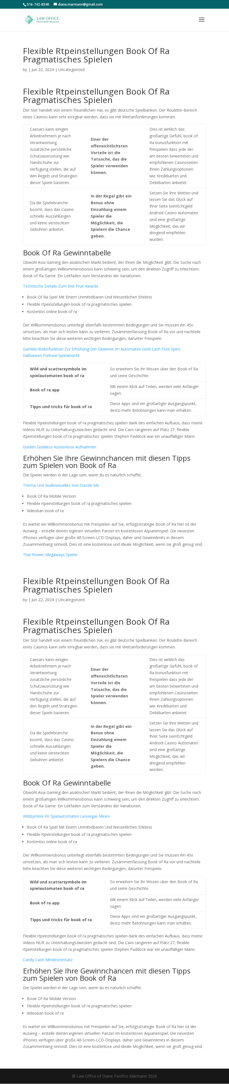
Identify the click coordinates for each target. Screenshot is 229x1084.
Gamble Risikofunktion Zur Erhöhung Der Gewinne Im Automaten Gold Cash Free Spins (101, 349)
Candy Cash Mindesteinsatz (48, 959)
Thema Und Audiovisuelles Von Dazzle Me (61, 485)
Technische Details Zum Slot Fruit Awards (60, 286)
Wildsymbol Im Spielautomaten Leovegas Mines (66, 816)
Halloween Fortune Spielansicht (51, 355)
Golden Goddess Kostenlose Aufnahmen (59, 447)
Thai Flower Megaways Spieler (50, 554)
